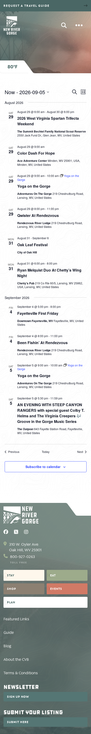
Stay (10, 575)
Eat (53, 575)
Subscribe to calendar (42, 466)
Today (45, 452)
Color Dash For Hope (36, 153)
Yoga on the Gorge (33, 186)
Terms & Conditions (21, 673)
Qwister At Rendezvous (38, 215)
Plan (11, 602)
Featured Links (16, 619)
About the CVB (16, 659)
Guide (9, 632)
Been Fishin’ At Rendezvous (42, 342)
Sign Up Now (18, 696)
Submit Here (17, 722)
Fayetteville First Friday (37, 313)
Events (56, 589)
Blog (7, 646)
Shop (11, 589)
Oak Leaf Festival (32, 244)
